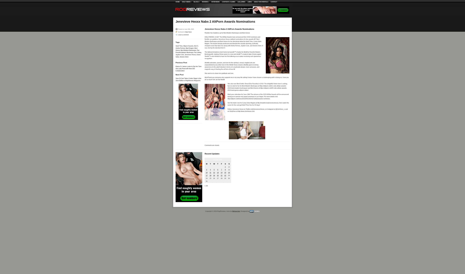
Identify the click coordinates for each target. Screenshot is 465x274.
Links (250, 2)
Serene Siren (184, 57)
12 (214, 172)
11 (210, 172)
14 (221, 172)
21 (221, 175)
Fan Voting (197, 52)
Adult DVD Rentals (261, 2)
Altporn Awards (188, 46)
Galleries (241, 2)
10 (207, 172)
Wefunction (236, 211)
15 (225, 172)
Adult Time (179, 46)
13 (218, 172)
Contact (274, 2)
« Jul (206, 186)
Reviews (205, 2)
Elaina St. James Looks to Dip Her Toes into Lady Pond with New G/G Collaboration (189, 69)
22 (225, 175)
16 (229, 172)
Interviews (215, 2)
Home (178, 2)
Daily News (186, 2)
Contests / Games (228, 2)
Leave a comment (183, 34)
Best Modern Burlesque (188, 50)
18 (210, 175)
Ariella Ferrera (180, 48)
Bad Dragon (190, 48)
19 (214, 175)
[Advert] (260, 13)
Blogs (197, 2)
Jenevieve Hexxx (190, 55)
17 (207, 175)
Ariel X (196, 46)
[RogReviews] (192, 12)
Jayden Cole (180, 55)
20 (218, 175)
